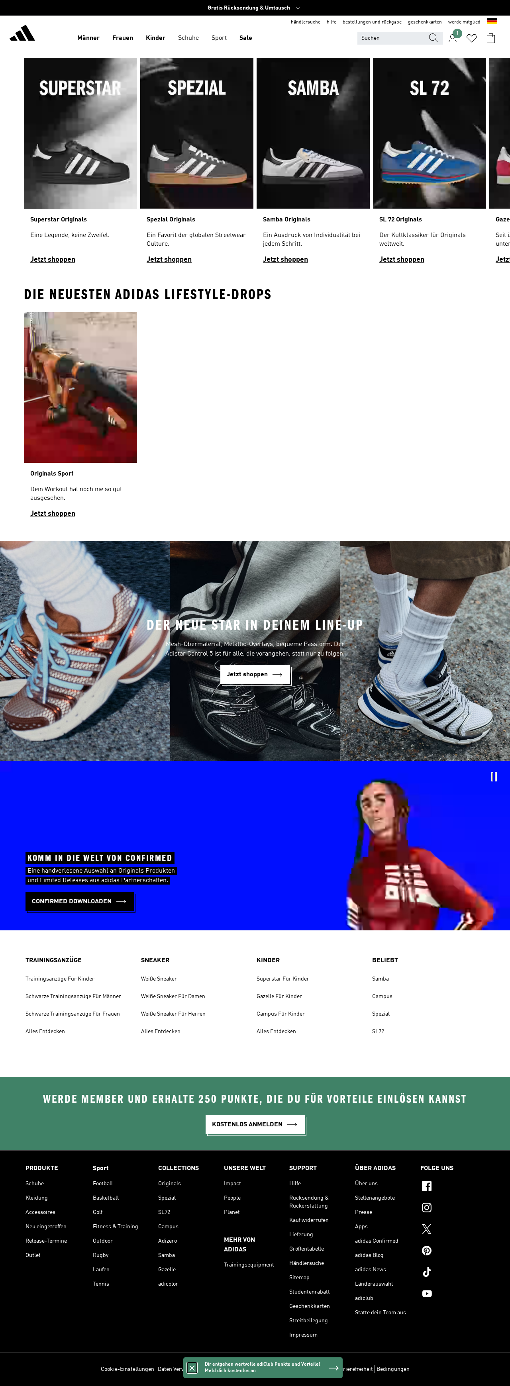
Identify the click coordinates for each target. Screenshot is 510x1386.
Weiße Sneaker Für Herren (173, 1014)
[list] (255, 164)
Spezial (381, 1014)
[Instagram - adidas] (452, 1209)
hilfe (331, 22)
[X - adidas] (452, 1230)
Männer (88, 38)
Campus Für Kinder (281, 1014)
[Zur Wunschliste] (471, 38)
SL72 (378, 1031)
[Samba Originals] (313, 164)
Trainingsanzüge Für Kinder (60, 979)
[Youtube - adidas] (452, 1295)
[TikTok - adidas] (452, 1273)
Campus (382, 996)
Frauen (122, 38)
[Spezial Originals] (196, 164)
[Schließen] (192, 1368)
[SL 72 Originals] (429, 164)
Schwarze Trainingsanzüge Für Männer (73, 996)
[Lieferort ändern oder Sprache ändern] (492, 22)
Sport (219, 38)
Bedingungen (393, 1369)
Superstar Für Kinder (283, 979)
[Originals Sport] (80, 418)
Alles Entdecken (45, 1031)
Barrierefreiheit (353, 1369)
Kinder (155, 38)
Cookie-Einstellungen (127, 1369)
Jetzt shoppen (52, 259)
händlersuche (305, 22)
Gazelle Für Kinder (279, 996)
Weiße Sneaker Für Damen (173, 996)
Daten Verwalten (178, 1369)
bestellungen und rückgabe (372, 22)
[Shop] (22, 34)
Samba (380, 979)
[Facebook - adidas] (452, 1187)
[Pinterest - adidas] (452, 1252)
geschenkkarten (425, 22)
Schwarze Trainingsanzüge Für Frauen (73, 1014)
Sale (245, 38)
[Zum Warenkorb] (490, 38)
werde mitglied (464, 22)
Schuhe (188, 38)
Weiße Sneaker (159, 979)
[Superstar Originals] (80, 164)
